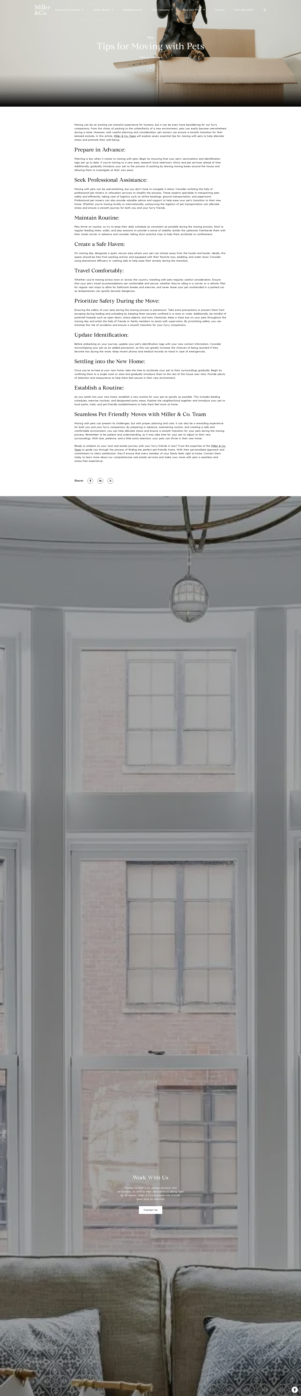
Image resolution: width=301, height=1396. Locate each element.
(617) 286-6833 (244, 9)
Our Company (161, 9)
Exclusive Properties (67, 9)
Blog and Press (192, 9)
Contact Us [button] (151, 1209)
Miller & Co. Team (125, 136)
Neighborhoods (132, 9)
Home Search (101, 9)
